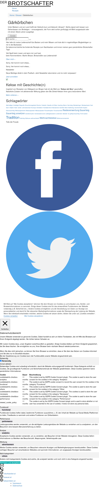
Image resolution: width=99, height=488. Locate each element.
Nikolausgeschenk (20, 110)
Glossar (19, 15)
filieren (65, 105)
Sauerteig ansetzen (15, 113)
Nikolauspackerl (30, 110)
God (91, 105)
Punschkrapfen (49, 110)
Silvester (65, 114)
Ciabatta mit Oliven (52, 105)
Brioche (39, 105)
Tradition (12, 117)
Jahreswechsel (26, 108)
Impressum (17, 483)
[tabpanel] (49, 385)
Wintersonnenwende (63, 118)
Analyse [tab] (3, 430)
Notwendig (6, 361)
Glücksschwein (85, 105)
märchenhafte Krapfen (80, 108)
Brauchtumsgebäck (30, 105)
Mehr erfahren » (12, 95)
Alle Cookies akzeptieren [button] (33, 316)
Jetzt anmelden (12, 76)
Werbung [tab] (3, 442)
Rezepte (15, 10)
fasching (60, 105)
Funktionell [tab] (4, 407)
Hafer (15, 108)
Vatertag (22, 118)
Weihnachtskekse (48, 117)
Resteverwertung (71, 110)
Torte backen (84, 114)
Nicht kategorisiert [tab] (7, 453)
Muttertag (71, 108)
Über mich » (10, 59)
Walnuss (27, 118)
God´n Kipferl (10, 108)
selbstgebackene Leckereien (54, 114)
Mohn (66, 108)
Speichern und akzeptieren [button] (10, 462)
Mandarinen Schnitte (58, 108)
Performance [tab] (5, 419)
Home (14, 8)
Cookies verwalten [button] (11, 316)
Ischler (20, 108)
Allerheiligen (9, 105)
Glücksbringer (77, 105)
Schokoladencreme (40, 114)
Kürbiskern (40, 108)
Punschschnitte (58, 110)
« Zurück (12, 36)
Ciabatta (43, 105)
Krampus (33, 108)
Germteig (70, 105)
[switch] (1, 409)
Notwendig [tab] (4, 358)
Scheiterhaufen (29, 114)
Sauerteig (84, 110)
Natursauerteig (10, 110)
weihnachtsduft (35, 118)
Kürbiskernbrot (47, 108)
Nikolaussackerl (39, 110)
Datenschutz (17, 485)
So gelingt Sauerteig (74, 114)
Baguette (22, 105)
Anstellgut (16, 105)
